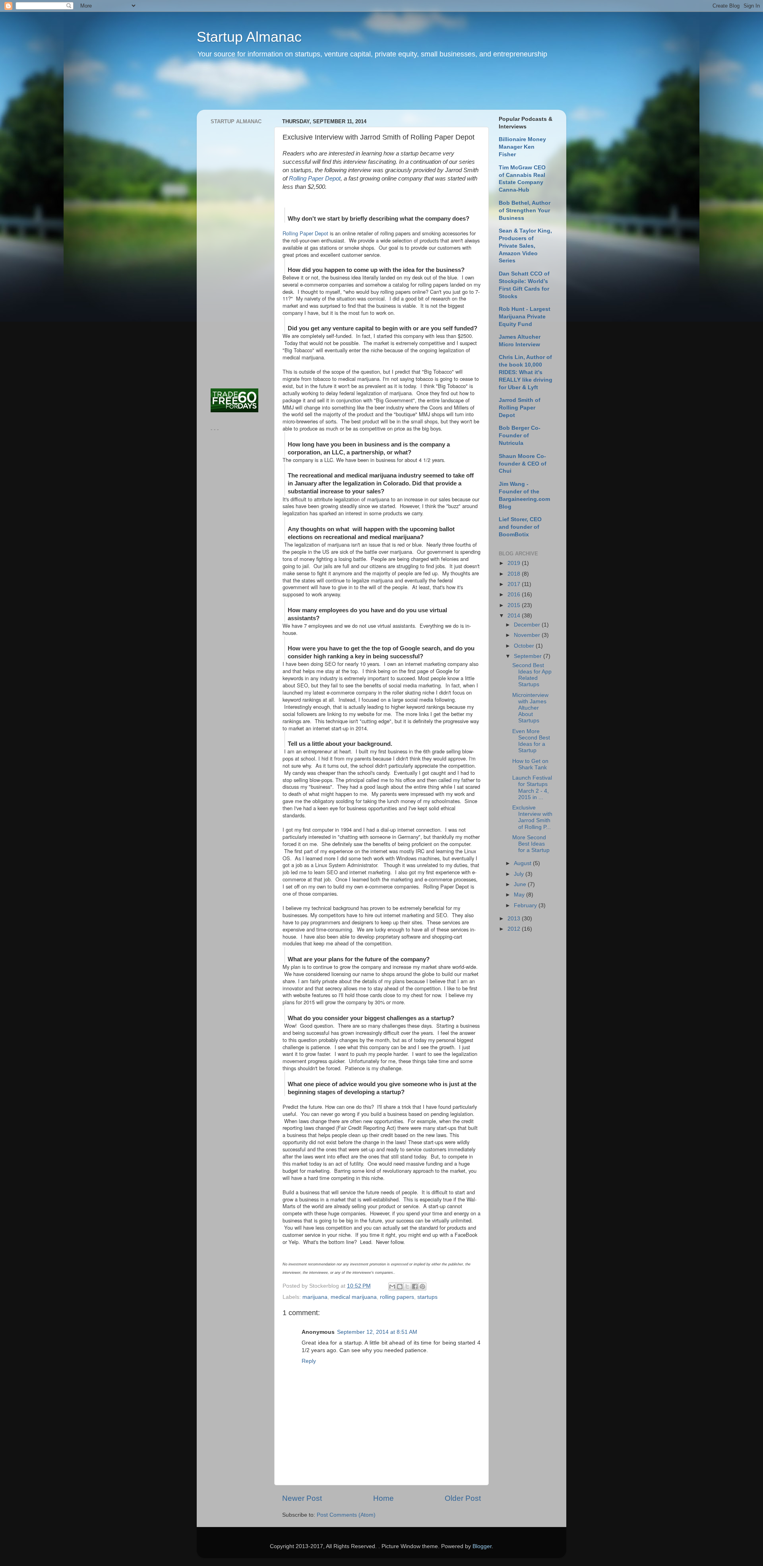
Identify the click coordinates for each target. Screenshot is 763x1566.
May (520, 895)
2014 (514, 616)
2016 (514, 595)
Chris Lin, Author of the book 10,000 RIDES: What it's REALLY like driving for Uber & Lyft (525, 372)
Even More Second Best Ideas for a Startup (531, 741)
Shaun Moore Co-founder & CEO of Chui (522, 463)
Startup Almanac (249, 37)
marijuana (314, 1297)
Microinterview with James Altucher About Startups (530, 708)
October (525, 646)
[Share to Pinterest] (422, 1286)
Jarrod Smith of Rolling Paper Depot (519, 407)
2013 (514, 919)
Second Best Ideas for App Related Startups (532, 675)
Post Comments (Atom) (346, 1515)
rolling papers (397, 1297)
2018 (514, 574)
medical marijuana (354, 1297)
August (523, 863)
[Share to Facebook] (415, 1286)
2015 (514, 605)
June (521, 884)
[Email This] (392, 1286)
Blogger (482, 1546)
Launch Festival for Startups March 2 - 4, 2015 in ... (532, 787)
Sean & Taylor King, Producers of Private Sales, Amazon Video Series (525, 246)
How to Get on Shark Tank (530, 764)
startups (427, 1297)
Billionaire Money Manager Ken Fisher (522, 146)
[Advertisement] (349, 89)
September (528, 656)
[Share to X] (407, 1286)
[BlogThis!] (400, 1286)
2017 (514, 584)
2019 (514, 563)
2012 (514, 929)
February (526, 905)
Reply (309, 1361)
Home (383, 1498)
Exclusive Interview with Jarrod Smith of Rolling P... (532, 817)
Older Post (463, 1498)
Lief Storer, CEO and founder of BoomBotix (520, 527)
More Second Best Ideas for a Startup (531, 843)
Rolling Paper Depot (315, 178)
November (528, 635)
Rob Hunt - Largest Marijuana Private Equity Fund (524, 316)
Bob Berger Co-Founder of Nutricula (519, 435)
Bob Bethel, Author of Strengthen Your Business (524, 210)
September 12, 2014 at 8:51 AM (377, 1332)
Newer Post (302, 1498)
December (528, 625)
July (519, 874)
